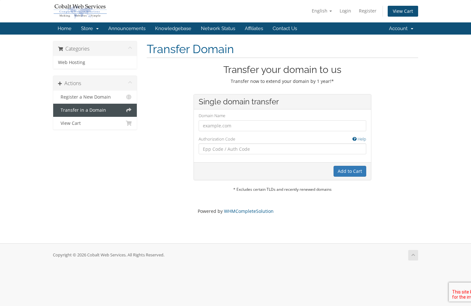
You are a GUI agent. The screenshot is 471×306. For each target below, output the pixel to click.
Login (345, 11)
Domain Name (212, 115)
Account (399, 28)
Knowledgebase (173, 28)
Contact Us (285, 28)
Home (64, 28)
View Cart (403, 11)
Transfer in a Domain (82, 110)
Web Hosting (71, 62)
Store (88, 28)
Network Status (218, 28)
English (320, 11)
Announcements (126, 28)
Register (367, 11)
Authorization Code (282, 139)
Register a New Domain (84, 97)
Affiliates (254, 28)
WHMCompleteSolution (249, 211)
